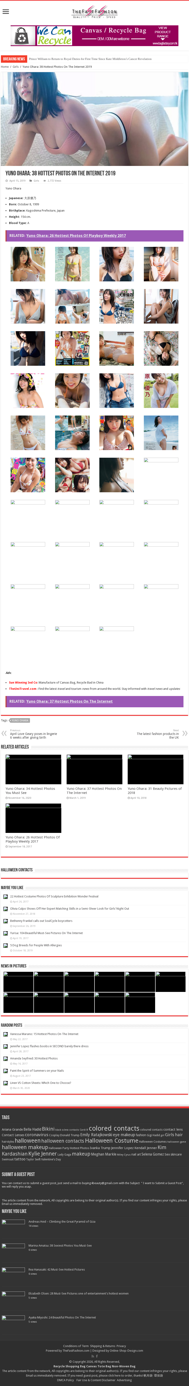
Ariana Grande (12, 1129)
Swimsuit (8, 1159)
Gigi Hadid (153, 1135)
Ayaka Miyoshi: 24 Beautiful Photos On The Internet (62, 1317)
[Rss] (92, 1356)
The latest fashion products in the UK (158, 734)
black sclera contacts (67, 1129)
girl (162, 1135)
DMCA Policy (65, 1380)
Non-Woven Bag (124, 1366)
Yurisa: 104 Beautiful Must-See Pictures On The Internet (46, 933)
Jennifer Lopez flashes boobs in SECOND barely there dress (49, 1046)
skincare (176, 1154)
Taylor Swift (33, 1159)
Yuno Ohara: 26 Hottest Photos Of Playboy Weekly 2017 (33, 839)
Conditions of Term (76, 1346)
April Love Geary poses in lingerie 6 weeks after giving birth (33, 734)
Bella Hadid (32, 1129)
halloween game (176, 1141)
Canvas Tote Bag (98, 1366)
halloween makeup (25, 1147)
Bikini (48, 1129)
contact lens (173, 1129)
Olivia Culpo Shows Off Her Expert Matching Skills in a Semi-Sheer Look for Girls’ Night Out (69, 908)
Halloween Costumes (153, 1141)
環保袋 (158, 1375)
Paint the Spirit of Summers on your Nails (37, 1070)
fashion (141, 1135)
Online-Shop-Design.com (126, 1350)
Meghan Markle (103, 1154)
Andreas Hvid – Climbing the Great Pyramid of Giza (62, 1221)
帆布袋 (148, 1375)
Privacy (121, 1346)
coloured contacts (151, 1129)
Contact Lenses (13, 1135)
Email (29, 1375)
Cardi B (84, 1129)
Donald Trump (70, 1135)
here (118, 1375)
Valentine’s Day (51, 1159)
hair (179, 1134)
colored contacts (114, 1128)
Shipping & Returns (102, 1346)
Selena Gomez (153, 1154)
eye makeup (124, 1134)
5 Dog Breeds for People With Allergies (36, 945)
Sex (167, 1154)
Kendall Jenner (145, 1148)
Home (5, 66)
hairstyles (8, 1141)
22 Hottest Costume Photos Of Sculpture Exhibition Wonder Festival (54, 896)
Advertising (124, 1380)
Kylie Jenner (42, 1153)
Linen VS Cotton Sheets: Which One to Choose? (40, 1083)
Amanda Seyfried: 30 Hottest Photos (34, 1058)
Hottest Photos (79, 1148)
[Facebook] (96, 1356)
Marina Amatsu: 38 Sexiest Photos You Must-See (60, 1245)
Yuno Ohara (20, 720)
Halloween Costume (111, 1140)
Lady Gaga (64, 1154)
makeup (81, 1154)
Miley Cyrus (124, 1154)
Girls (16, 66)
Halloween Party (59, 1148)
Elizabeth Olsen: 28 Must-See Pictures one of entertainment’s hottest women (79, 1293)
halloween (28, 1140)
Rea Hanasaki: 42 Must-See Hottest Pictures (57, 1269)
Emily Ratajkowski (96, 1134)
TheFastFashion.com (75, 1350)
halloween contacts (62, 1141)
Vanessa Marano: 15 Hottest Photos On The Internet (44, 1034)
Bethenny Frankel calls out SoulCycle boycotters (41, 921)
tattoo (19, 1159)
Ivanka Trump (100, 1148)
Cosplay (54, 1135)
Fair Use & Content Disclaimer (96, 1380)
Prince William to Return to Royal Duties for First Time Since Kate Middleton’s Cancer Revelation (90, 59)
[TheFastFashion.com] (94, 12)
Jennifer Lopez (122, 1148)
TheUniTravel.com (22, 688)
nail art (136, 1154)
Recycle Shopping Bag (69, 1366)
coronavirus (36, 1134)
